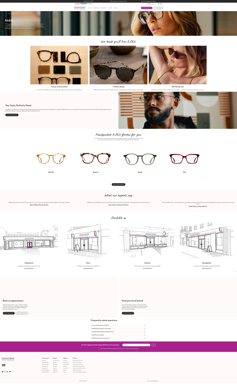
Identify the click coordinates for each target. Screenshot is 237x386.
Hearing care (95, 8)
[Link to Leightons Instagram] (5, 371)
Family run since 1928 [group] (88, 1)
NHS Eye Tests (45, 362)
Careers (64, 370)
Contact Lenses (45, 364)
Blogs (64, 372)
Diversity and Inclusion (78, 360)
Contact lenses (103, 8)
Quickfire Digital (154, 381)
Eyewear (110, 8)
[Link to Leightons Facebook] (2, 371)
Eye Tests (44, 360)
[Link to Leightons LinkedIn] (7, 371)
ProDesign (55, 370)
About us (116, 8)
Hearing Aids (44, 368)
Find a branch (159, 8)
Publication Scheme (77, 370)
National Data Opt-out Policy (79, 368)
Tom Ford (55, 366)
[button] (235, 271)
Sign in (161, 3)
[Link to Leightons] (79, 8)
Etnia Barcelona (56, 360)
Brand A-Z (55, 372)
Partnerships (66, 362)
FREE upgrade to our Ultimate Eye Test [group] (118, 1)
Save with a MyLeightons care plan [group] (148, 1)
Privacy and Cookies (77, 362)
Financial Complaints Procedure (79, 372)
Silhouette (55, 364)
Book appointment (147, 8)
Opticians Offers (45, 372)
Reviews (65, 366)
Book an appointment (8, 313)
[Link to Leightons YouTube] (9, 371)
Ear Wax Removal (45, 370)
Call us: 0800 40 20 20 (22, 313)
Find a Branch (66, 364)
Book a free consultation (12, 115)
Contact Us (65, 368)
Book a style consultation (118, 184)
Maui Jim (55, 368)
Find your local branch (128, 313)
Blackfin (54, 362)
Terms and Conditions (77, 364)
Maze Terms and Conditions (79, 366)
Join (153, 345)
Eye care (89, 8)
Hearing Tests (45, 366)
